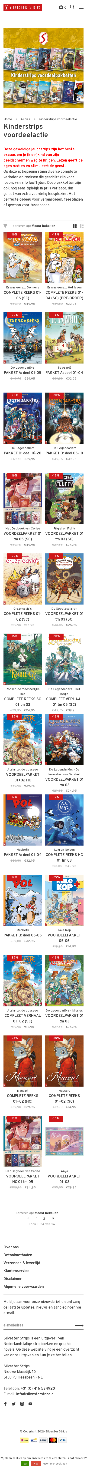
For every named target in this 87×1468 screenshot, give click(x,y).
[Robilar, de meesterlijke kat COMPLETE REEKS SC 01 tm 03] (22, 660)
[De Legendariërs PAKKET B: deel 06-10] (64, 419)
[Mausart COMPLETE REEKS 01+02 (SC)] (64, 1062)
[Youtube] (30, 1404)
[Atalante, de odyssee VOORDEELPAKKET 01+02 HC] (22, 740)
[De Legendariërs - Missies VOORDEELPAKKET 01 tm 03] (64, 981)
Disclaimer (12, 1279)
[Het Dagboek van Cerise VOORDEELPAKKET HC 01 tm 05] (22, 1142)
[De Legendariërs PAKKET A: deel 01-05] (22, 339)
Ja (25, 1464)
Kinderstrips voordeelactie (58, 119)
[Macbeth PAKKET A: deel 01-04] (22, 821)
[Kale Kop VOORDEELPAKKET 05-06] (64, 901)
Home (7, 119)
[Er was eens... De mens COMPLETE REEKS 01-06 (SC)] (22, 258)
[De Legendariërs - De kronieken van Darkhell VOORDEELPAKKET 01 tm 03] (64, 740)
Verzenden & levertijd (21, 1263)
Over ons (11, 1247)
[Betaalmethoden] (24, 1442)
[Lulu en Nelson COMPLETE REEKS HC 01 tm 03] (64, 821)
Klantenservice (16, 1271)
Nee (36, 1464)
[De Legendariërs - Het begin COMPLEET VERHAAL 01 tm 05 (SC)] (64, 660)
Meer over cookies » (55, 1464)
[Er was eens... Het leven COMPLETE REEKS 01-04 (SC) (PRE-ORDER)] (64, 258)
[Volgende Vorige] (52, 1219)
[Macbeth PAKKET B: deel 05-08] (22, 901)
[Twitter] (14, 1404)
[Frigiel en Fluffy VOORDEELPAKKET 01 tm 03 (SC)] (64, 499)
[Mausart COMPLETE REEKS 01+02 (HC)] (22, 1062)
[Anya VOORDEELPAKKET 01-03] (64, 1142)
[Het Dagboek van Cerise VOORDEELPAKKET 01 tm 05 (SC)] (22, 499)
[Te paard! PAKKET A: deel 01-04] (64, 339)
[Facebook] (5, 1404)
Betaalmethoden (17, 1255)
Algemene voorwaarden (23, 1287)
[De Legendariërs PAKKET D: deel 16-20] (22, 419)
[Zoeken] (72, 8)
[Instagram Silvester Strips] (22, 1404)
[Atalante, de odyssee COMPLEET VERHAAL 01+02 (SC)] (22, 981)
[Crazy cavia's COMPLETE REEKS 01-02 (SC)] (22, 580)
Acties (25, 119)
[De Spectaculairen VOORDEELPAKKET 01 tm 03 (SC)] (64, 580)
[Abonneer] (78, 1325)
